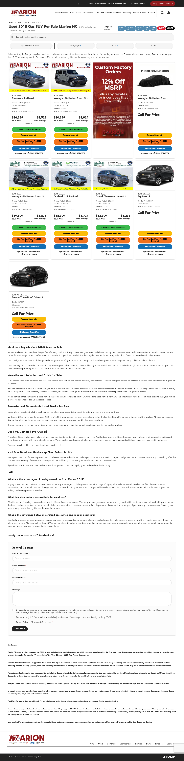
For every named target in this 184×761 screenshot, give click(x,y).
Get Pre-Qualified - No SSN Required (29, 142)
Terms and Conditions (41, 622)
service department (45, 440)
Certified (111, 744)
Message (16, 590)
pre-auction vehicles (36, 425)
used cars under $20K (45, 369)
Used (78, 13)
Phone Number (18, 578)
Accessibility (170, 750)
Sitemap (143, 750)
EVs (97, 13)
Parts (148, 744)
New (72, 13)
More (27, 124)
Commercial (125, 744)
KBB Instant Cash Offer (111, 13)
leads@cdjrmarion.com (58, 617)
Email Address (19, 566)
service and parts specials (42, 461)
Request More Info (29, 135)
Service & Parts (139, 13)
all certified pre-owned (30, 445)
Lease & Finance (61, 13)
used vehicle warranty (106, 397)
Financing (127, 13)
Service (138, 744)
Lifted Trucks (88, 13)
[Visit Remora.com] (169, 758)
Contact (151, 13)
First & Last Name (21, 554)
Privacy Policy (22, 622)
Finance (159, 744)
